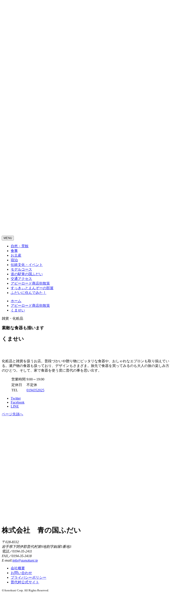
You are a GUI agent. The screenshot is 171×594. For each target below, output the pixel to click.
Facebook (17, 402)
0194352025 (35, 390)
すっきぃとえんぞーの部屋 (32, 288)
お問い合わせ (21, 573)
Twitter (16, 398)
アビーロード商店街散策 (30, 283)
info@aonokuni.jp (25, 560)
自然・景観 (19, 246)
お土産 (16, 255)
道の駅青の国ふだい (27, 274)
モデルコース (21, 269)
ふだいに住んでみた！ (28, 293)
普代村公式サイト (25, 582)
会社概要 (18, 568)
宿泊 (14, 260)
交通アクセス (21, 279)
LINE (15, 406)
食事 (14, 251)
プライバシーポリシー (28, 577)
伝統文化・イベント (27, 265)
